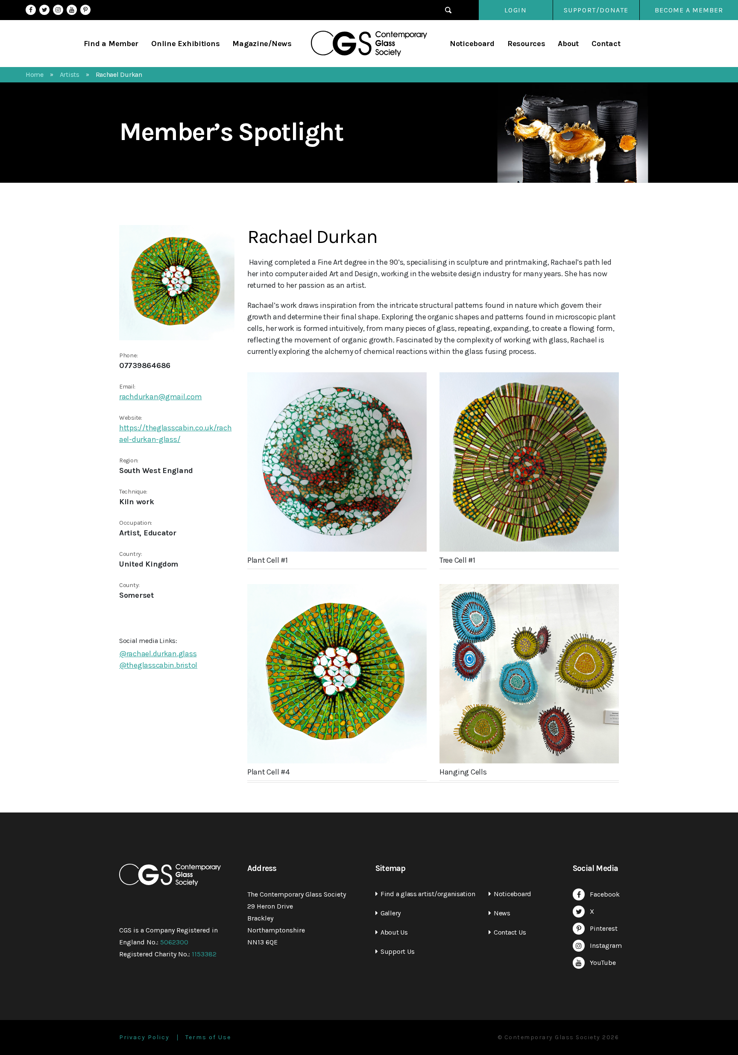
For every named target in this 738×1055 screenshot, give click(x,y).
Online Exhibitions (185, 43)
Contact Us (510, 932)
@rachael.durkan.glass (157, 653)
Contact (606, 43)
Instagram (58, 10)
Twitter (44, 10)
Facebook (31, 10)
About (568, 43)
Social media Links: (148, 641)
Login (515, 10)
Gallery (391, 913)
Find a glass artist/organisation (428, 894)
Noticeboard (472, 43)
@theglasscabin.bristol (158, 665)
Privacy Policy (144, 1037)
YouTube (72, 10)
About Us (394, 932)
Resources (526, 43)
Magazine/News (262, 43)
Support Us (397, 951)
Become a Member (689, 10)
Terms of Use (208, 1037)
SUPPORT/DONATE (596, 10)
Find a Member (111, 43)
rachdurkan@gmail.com (160, 396)
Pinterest (85, 10)
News (502, 913)
